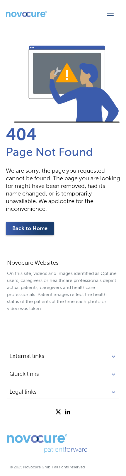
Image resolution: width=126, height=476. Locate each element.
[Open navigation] (110, 14)
